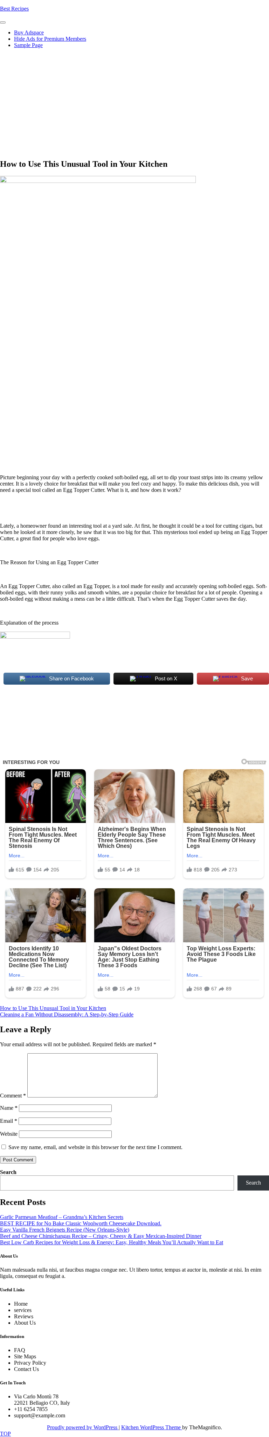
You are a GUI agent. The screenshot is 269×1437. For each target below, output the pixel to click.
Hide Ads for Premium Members (50, 39)
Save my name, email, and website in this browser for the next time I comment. (95, 1147)
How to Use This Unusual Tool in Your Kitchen (53, 1008)
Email (8, 1121)
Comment (13, 1096)
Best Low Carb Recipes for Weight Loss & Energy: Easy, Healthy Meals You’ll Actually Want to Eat (111, 1242)
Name (9, 1108)
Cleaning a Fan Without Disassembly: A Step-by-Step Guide (66, 1014)
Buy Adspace (29, 32)
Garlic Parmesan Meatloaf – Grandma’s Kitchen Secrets (61, 1217)
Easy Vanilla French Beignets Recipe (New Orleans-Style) (64, 1230)
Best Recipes (14, 9)
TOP (5, 1434)
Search (8, 1172)
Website (9, 1134)
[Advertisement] (134, 103)
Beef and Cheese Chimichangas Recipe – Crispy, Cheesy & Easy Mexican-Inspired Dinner (100, 1236)
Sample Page (28, 45)
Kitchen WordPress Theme (151, 1427)
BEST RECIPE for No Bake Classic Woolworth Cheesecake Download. (80, 1223)
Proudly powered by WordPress (83, 1427)
